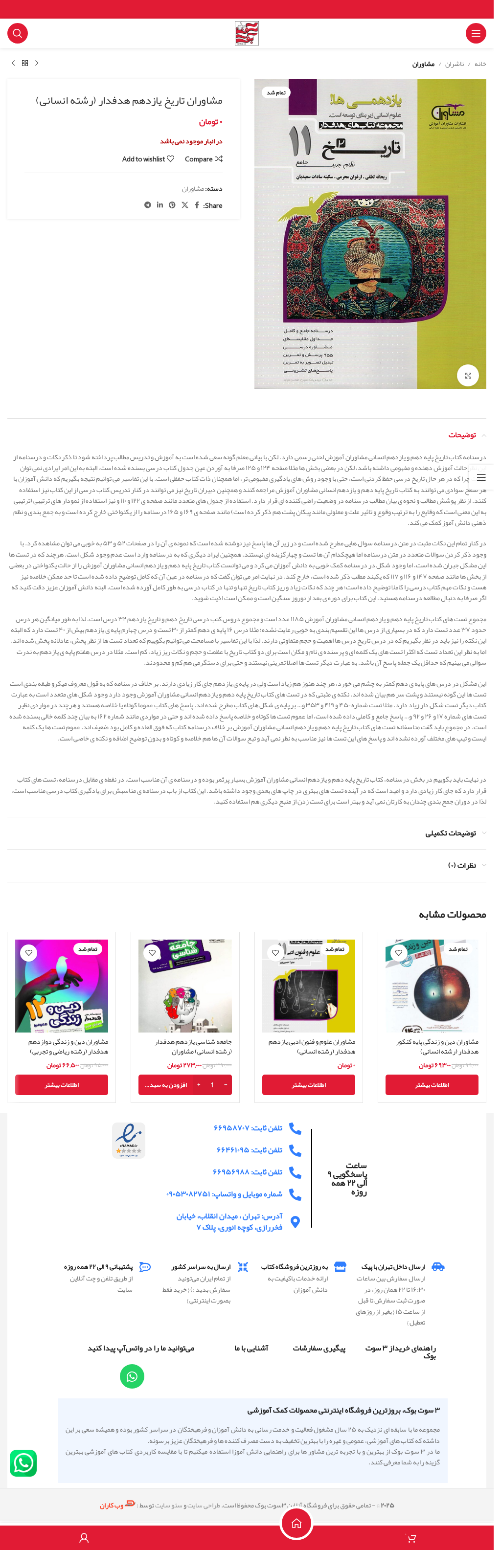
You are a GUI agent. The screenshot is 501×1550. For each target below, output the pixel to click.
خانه (480, 63)
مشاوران (423, 63)
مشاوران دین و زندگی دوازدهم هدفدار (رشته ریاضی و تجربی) (68, 1041)
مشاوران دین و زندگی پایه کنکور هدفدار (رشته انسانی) (437, 1041)
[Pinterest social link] (172, 205)
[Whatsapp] (132, 1371)
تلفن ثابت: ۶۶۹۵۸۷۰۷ (248, 1123)
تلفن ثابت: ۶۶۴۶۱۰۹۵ (249, 1145)
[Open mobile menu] (476, 33)
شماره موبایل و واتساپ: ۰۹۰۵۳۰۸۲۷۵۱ (224, 1189)
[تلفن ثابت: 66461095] (295, 1146)
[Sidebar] (481, 477)
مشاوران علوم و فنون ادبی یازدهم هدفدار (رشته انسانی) (312, 1041)
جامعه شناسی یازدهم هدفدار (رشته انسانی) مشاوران (193, 1041)
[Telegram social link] (147, 205)
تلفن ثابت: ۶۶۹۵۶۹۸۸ (247, 1167)
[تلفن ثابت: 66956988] (295, 1168)
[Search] (17, 33)
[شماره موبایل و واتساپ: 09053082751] (295, 1190)
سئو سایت (168, 1500)
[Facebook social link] (197, 205)
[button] (184, 1080)
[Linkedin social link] (160, 205)
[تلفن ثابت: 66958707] (295, 1124)
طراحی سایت (203, 1500)
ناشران (454, 63)
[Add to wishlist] (399, 948)
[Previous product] (37, 63)
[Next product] (13, 63)
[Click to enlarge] (468, 370)
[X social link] (185, 205)
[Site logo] (247, 35)
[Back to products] (25, 63)
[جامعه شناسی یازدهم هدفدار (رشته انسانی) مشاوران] (184, 981)
